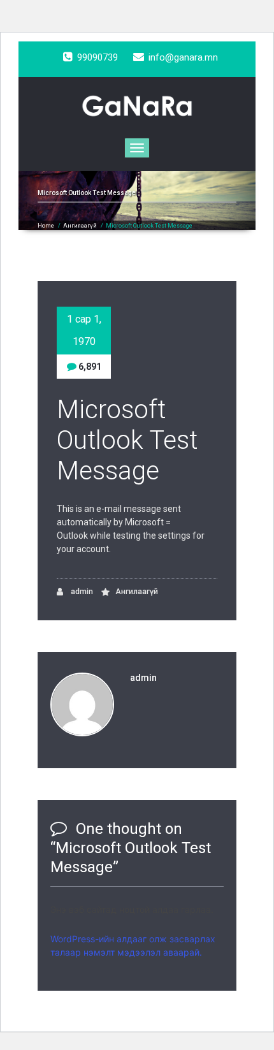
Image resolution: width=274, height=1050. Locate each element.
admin (81, 591)
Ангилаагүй (80, 225)
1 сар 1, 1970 (84, 330)
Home (46, 225)
